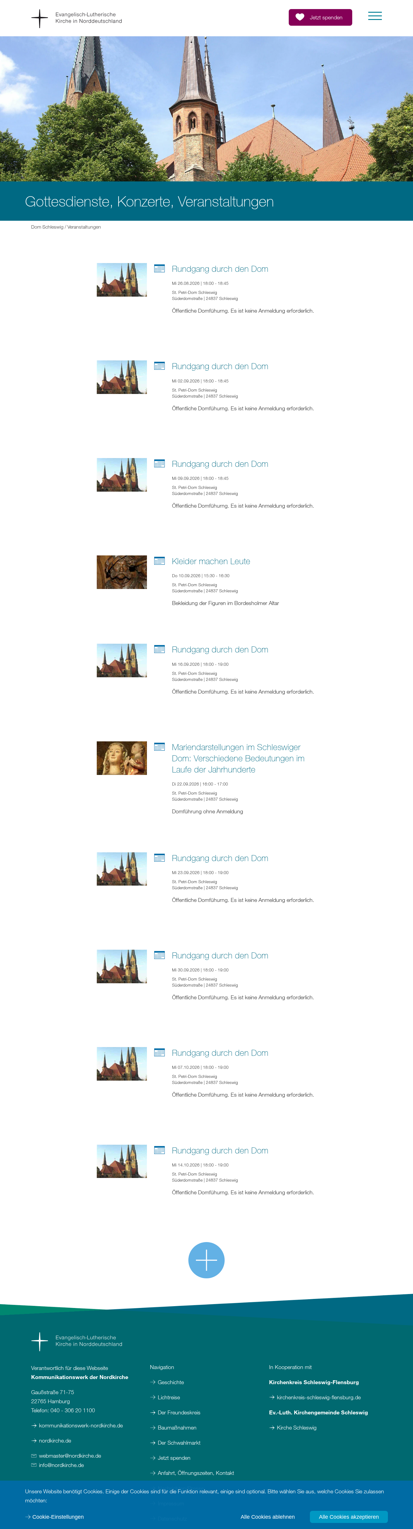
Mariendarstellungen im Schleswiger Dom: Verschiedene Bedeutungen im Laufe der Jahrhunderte (238, 758)
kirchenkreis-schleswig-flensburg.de (319, 1397)
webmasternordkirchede (70, 1455)
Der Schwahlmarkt (179, 1442)
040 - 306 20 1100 (72, 1410)
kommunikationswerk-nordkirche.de (81, 1425)
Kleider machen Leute (211, 561)
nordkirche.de (55, 1440)
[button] (375, 16)
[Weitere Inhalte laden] (206, 1260)
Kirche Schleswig (297, 1427)
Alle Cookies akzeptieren (349, 1517)
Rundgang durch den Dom (220, 268)
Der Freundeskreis (179, 1412)
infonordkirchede (61, 1465)
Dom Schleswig (47, 226)
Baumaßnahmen (177, 1427)
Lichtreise (169, 1397)
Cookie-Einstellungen (58, 1517)
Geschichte (171, 1382)
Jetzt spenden (174, 1457)
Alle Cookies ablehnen (268, 1517)
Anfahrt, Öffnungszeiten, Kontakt (196, 1472)
